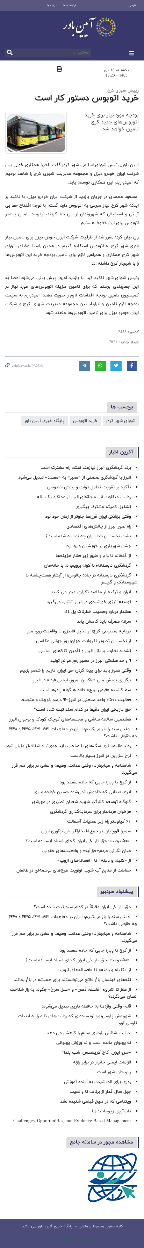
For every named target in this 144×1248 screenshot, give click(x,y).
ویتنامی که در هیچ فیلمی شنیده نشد (95, 1101)
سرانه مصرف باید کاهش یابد (104, 621)
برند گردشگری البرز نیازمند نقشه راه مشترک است (86, 468)
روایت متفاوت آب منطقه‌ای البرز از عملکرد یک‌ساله (84, 497)
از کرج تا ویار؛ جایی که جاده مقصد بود (95, 782)
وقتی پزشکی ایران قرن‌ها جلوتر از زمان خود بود (88, 517)
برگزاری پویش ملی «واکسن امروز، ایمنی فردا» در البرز (82, 680)
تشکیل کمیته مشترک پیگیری (102, 507)
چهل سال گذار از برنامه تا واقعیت (100, 1092)
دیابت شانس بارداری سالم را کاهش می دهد (89, 1033)
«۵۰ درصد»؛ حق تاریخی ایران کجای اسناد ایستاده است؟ (78, 841)
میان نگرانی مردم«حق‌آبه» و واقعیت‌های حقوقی (86, 851)
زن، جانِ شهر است (114, 1072)
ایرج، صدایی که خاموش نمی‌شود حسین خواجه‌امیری (82, 792)
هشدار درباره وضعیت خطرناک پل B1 (97, 612)
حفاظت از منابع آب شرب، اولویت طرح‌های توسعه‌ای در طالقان (73, 870)
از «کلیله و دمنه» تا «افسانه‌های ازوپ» (94, 861)
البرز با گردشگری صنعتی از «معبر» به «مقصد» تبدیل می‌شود (74, 477)
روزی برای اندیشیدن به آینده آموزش (97, 1082)
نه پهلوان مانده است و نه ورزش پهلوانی (93, 1043)
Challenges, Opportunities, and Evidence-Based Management (72, 1121)
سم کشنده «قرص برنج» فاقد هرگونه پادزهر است (85, 690)
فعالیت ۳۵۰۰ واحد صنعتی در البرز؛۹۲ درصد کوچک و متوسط (76, 700)
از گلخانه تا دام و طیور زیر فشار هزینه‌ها (93, 556)
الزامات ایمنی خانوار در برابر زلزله (102, 1062)
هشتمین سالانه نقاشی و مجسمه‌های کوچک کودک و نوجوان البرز (70, 719)
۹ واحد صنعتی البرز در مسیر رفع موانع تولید (90, 661)
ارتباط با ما (69, 5)
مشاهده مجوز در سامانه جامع (101, 1142)
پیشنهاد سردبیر (116, 891)
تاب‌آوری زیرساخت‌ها (111, 1111)
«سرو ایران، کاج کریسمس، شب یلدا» (96, 1052)
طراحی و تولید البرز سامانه (72, 1239)
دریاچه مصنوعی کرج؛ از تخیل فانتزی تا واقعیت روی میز (79, 631)
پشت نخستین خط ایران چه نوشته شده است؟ (88, 536)
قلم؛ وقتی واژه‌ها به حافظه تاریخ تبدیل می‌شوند (86, 1006)
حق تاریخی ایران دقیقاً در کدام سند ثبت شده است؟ (82, 710)
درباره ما (52, 5)
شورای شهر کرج (120, 421)
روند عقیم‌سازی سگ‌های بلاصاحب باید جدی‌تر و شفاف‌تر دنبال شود (68, 746)
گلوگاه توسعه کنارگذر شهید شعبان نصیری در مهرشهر (81, 802)
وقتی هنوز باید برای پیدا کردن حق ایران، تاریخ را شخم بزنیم (75, 670)
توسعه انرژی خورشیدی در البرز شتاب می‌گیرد (89, 602)
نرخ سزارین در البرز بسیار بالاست (100, 756)
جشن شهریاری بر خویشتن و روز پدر (98, 546)
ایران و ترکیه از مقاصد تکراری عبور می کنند (91, 592)
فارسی (132, 5)
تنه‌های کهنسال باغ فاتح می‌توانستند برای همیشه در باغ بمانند (72, 980)
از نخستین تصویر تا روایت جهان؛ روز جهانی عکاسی (83, 641)
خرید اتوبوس (85, 421)
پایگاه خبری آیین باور (44, 421)
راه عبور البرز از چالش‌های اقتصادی (98, 526)
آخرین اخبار (121, 452)
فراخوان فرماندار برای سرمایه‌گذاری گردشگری (90, 812)
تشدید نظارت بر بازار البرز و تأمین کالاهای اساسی (84, 651)
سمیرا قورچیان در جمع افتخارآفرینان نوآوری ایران (85, 831)
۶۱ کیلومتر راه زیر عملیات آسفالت (99, 821)
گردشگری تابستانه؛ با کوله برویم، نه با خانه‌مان (87, 565)
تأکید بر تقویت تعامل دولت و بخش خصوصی (89, 487)
